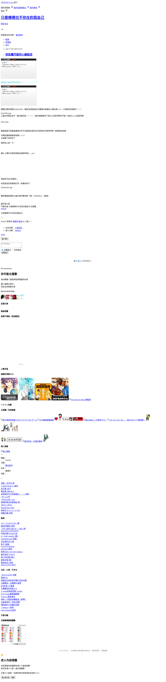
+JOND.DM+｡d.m (8, 500)
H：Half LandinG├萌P (9, 536)
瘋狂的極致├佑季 (8, 526)
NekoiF (3, 209)
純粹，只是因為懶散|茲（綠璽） (14, 599)
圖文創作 (19, 35)
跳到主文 (4, 24)
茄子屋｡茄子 (6, 489)
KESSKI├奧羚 (6, 549)
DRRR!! (18, 230)
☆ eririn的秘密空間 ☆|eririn (11, 591)
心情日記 (18, 228)
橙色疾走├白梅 (7, 563)
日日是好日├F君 (7, 542)
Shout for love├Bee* (8, 565)
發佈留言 (5, 253)
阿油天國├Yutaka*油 (9, 533)
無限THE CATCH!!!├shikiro (11, 552)
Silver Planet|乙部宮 (8, 610)
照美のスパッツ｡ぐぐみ (10, 510)
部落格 (8, 42)
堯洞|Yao (4, 578)
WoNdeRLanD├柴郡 (9, 539)
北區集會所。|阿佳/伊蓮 (10, 602)
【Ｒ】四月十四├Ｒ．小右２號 (13, 529)
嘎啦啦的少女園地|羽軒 (10, 605)
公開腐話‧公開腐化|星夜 (11, 583)
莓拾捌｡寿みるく (7, 491)
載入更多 (5, 239)
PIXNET (66, 650)
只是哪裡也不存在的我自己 (22, 17)
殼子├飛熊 (5, 544)
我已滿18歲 (5, 677)
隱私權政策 (95, 650)
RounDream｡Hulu (7, 508)
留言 (20, 221)
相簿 (7, 39)
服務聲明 (104, 650)
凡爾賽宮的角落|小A (9, 588)
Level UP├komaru (7, 546)
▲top (3, 234)
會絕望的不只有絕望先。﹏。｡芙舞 (15, 494)
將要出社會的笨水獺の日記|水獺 (14, 580)
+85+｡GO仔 (5, 497)
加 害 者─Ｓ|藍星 (7, 586)
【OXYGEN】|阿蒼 (8, 575)
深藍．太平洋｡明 (7, 483)
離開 (13, 677)
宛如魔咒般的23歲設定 (19, 54)
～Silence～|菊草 (7, 607)
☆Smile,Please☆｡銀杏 (9, 486)
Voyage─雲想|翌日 (8, 597)
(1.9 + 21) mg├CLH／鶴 (10, 523)
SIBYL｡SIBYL (6, 505)
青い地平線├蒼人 (8, 557)
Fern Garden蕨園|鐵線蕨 (10, 594)
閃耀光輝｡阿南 (7, 513)
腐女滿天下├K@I (8, 554)
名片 (7, 45)
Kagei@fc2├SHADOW (10, 531)
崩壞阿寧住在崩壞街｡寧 (10, 502)
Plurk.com (21, 364)
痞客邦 (15, 221)
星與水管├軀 (6, 560)
